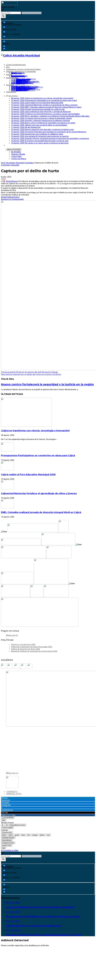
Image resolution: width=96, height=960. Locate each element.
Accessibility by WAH (9, 850)
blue (23, 835)
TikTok (4, 812)
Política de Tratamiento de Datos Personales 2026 (31, 647)
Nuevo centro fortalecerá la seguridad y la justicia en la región (47, 384)
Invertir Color (6, 845)
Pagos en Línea (8, 815)
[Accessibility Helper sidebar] (7, 817)
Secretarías (10, 163)
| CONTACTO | (12, 792)
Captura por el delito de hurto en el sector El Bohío (31, 374)
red (28, 835)
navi (48, 835)
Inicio (3, 163)
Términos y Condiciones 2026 (23, 644)
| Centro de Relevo (18, 159)
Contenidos (29, 163)
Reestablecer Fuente (17, 825)
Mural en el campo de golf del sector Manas (29, 372)
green (17, 835)
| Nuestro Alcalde (18, 154)
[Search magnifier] (3, 16)
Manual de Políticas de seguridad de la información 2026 (34, 651)
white (10, 835)
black (4, 835)
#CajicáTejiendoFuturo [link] (10, 197)
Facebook (5, 800)
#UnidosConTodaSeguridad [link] (12, 199)
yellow (42, 835)
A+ (7, 825)
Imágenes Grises (8, 843)
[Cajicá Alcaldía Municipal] (20, 55)
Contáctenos (7, 810)
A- (3, 825)
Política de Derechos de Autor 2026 (25, 649)
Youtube (5, 802)
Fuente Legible (7, 828)
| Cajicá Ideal (16, 156)
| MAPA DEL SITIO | (14, 794)
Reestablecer (7, 840)
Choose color (7, 832)
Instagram (6, 805)
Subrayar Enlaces (8, 838)
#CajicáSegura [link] (12, 181)
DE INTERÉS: (16, 152)
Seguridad (20, 163)
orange (34, 835)
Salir (3, 820)
